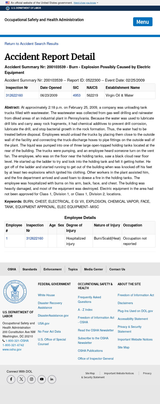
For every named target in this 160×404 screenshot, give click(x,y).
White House (46, 295)
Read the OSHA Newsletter (96, 330)
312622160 (14, 95)
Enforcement (53, 269)
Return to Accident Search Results (32, 43)
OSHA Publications (90, 350)
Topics (73, 269)
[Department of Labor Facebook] (11, 379)
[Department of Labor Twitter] (21, 379)
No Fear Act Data (49, 331)
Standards (29, 269)
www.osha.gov (11, 349)
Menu (142, 21)
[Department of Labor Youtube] (41, 379)
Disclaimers (125, 303)
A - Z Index (85, 309)
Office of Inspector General (96, 358)
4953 (76, 95)
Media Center (93, 269)
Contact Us (117, 269)
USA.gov (43, 323)
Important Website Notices (135, 339)
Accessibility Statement (133, 319)
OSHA (12, 269)
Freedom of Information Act (136, 295)
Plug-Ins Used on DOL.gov (135, 311)
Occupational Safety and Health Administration (44, 19)
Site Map (123, 347)
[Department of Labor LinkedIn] (52, 379)
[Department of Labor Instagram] (31, 379)
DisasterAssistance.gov (53, 315)
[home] (15, 291)
